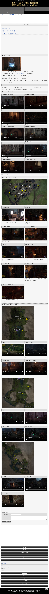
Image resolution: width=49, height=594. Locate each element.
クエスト (24, 557)
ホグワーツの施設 (24, 554)
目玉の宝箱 (4, 563)
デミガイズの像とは (6, 28)
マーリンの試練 (4, 565)
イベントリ (24, 575)
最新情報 (24, 547)
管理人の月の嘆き (20, 73)
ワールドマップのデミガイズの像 (9, 33)
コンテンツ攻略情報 (24, 560)
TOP (7, 14)
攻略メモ (24, 585)
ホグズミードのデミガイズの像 (8, 31)
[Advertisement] (17, 19)
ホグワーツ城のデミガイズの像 (8, 30)
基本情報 (24, 549)
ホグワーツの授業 (24, 552)
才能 (24, 578)
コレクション (18, 12)
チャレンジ (24, 573)
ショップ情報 (6, 12)
